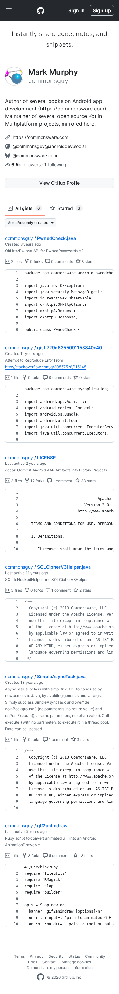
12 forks (37, 480)
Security (56, 956)
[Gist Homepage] (40, 10)
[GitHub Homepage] (40, 977)
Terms (19, 956)
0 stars (84, 377)
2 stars (84, 590)
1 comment (62, 480)
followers (26, 164)
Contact (49, 962)
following (55, 164)
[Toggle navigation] (9, 10)
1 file (14, 377)
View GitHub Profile (59, 183)
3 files (16, 480)
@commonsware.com (35, 155)
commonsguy (19, 238)
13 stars (85, 855)
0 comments (61, 261)
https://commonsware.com (40, 137)
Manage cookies (76, 962)
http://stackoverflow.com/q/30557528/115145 (45, 366)
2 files (16, 261)
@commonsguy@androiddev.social (49, 146)
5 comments (59, 855)
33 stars (88, 480)
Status (74, 956)
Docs (32, 962)
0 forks (36, 261)
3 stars (82, 739)
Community (95, 956)
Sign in (76, 10)
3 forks (33, 855)
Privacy (36, 956)
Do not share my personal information (60, 967)
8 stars (87, 261)
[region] (59, 301)
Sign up (102, 10)
